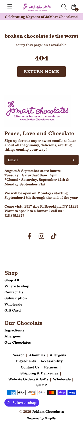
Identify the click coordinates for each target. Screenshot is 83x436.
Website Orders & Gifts (28, 379)
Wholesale (13, 304)
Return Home (41, 71)
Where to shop (16, 286)
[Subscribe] (72, 160)
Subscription (15, 298)
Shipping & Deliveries (39, 373)
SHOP (41, 385)
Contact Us (13, 292)
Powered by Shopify (41, 418)
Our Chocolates (17, 342)
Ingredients (14, 330)
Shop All (11, 280)
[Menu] (9, 7)
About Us (37, 355)
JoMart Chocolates (48, 411)
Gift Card (12, 310)
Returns (51, 367)
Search (19, 355)
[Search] (64, 7)
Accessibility (51, 361)
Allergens (12, 336)
